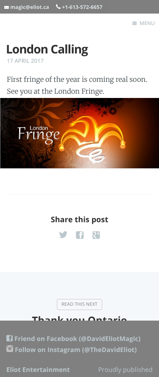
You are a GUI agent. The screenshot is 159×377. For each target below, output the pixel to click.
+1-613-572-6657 (82, 7)
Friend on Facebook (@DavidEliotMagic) (77, 339)
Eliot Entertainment (38, 370)
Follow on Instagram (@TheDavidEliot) (76, 350)
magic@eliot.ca (29, 7)
